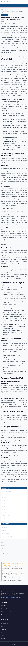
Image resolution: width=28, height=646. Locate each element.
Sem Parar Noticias (7, 23)
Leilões (3, 518)
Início (2, 9)
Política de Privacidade (7, 536)
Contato (4, 530)
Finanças (4, 512)
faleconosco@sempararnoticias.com (13, 597)
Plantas (3, 503)
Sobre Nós (4, 527)
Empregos (4, 509)
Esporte (4, 494)
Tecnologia (6, 9)
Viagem (3, 500)
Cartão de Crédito (6, 515)
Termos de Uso (5, 533)
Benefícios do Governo (7, 491)
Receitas (4, 506)
